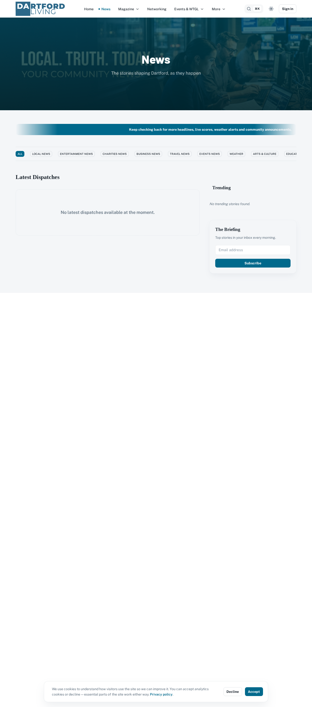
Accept (254, 692)
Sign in (287, 9)
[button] (128, 9)
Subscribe (252, 263)
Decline (232, 692)
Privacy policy (161, 694)
